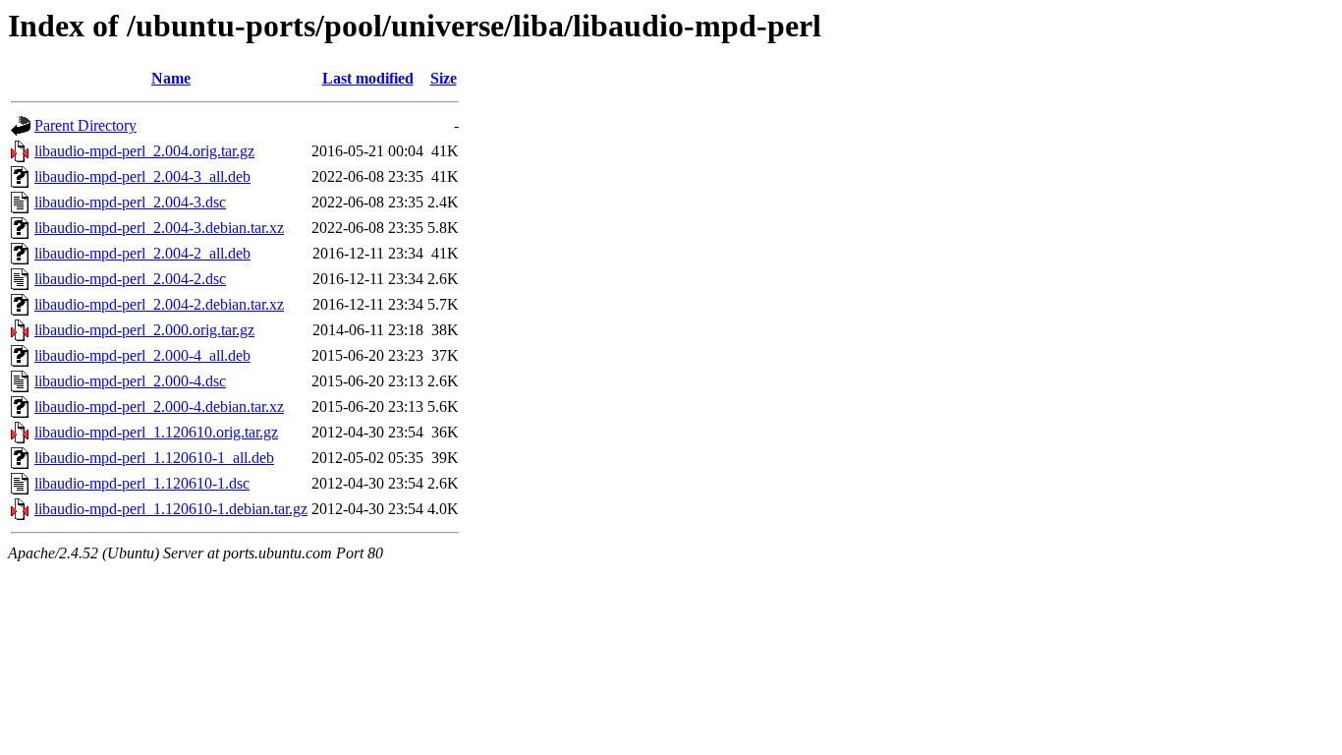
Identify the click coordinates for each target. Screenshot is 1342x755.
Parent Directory (85, 125)
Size (443, 78)
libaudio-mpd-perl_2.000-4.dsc (130, 381)
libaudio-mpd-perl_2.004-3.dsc (130, 202)
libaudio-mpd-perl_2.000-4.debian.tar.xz (159, 406)
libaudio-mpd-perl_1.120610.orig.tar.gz (156, 432)
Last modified (368, 78)
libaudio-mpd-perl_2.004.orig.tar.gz (144, 151)
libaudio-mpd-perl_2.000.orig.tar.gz (144, 329)
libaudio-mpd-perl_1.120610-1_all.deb (154, 457)
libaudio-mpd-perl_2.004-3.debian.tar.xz (159, 227)
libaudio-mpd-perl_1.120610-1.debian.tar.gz (171, 508)
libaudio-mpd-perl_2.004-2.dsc (130, 278)
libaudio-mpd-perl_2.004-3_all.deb (142, 176)
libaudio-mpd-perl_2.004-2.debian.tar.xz (159, 304)
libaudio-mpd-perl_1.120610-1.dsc (142, 483)
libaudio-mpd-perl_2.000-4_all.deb (142, 355)
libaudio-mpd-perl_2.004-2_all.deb (142, 253)
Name (171, 78)
